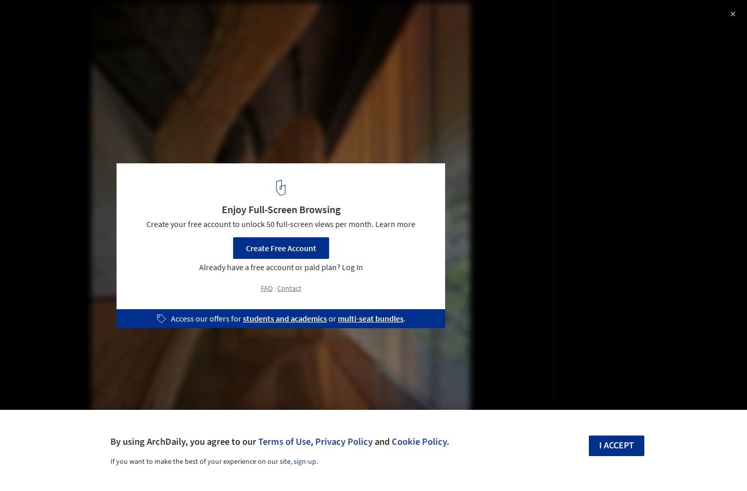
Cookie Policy (419, 441)
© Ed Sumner (32, 36)
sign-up (305, 462)
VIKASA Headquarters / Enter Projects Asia (119, 19)
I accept (616, 445)
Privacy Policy (344, 441)
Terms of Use (284, 441)
